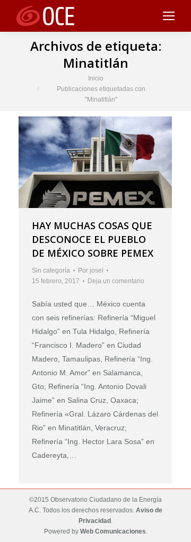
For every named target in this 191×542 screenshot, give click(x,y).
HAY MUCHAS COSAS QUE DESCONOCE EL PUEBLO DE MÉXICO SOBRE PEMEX (92, 239)
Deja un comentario (116, 281)
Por (90, 270)
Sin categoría (51, 270)
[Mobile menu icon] (168, 16)
